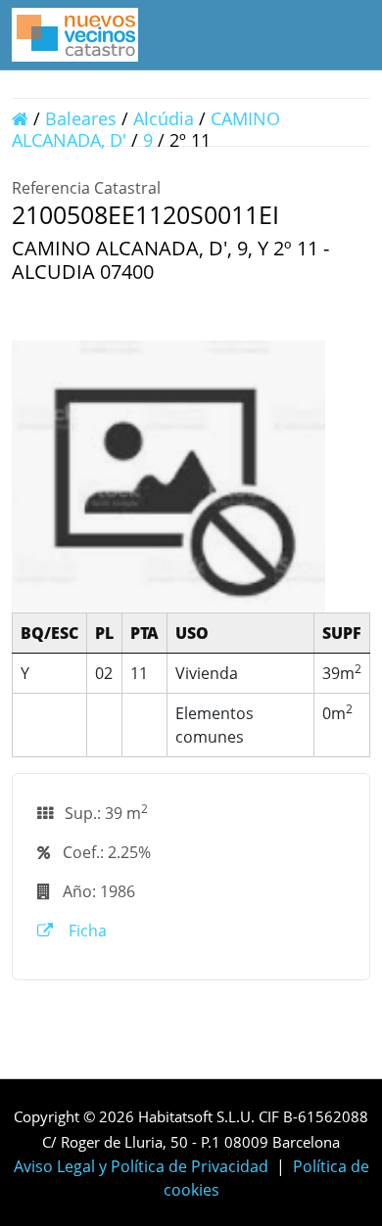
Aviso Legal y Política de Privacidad (141, 1166)
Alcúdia (163, 118)
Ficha (86, 930)
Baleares (81, 118)
